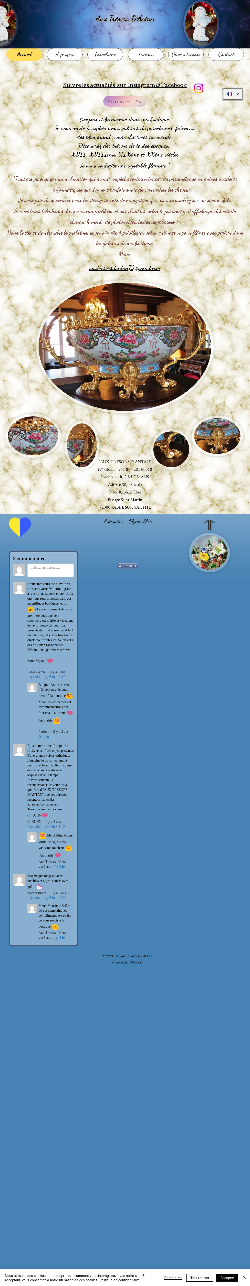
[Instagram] (199, 88)
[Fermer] (244, 1277)
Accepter (227, 1277)
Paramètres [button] (173, 1277)
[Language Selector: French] (232, 94)
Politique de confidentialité (119, 1279)
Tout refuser (199, 1277)
